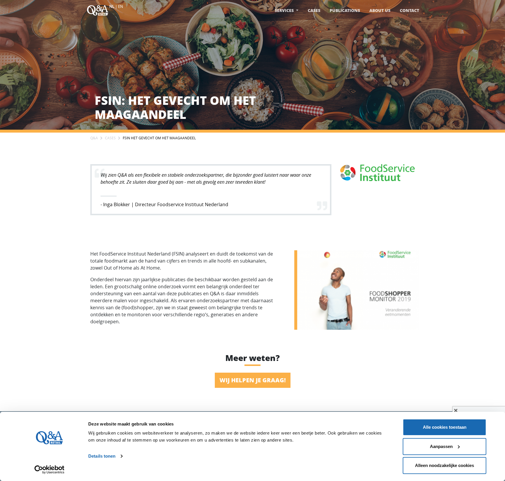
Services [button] (285, 10)
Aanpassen (441, 446)
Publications (345, 10)
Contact (409, 10)
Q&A (94, 138)
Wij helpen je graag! (252, 380)
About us (379, 10)
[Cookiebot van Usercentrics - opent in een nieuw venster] (49, 469)
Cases (314, 10)
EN (120, 6)
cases (110, 138)
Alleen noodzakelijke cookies (444, 465)
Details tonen (101, 456)
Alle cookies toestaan (444, 427)
